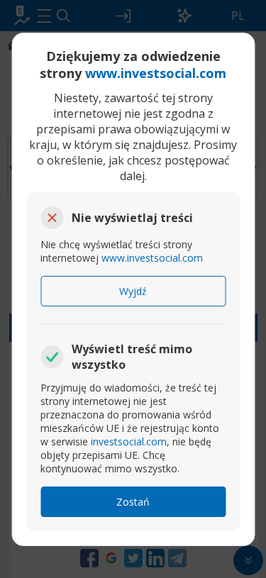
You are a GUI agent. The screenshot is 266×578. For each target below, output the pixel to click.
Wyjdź (133, 291)
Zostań (133, 501)
